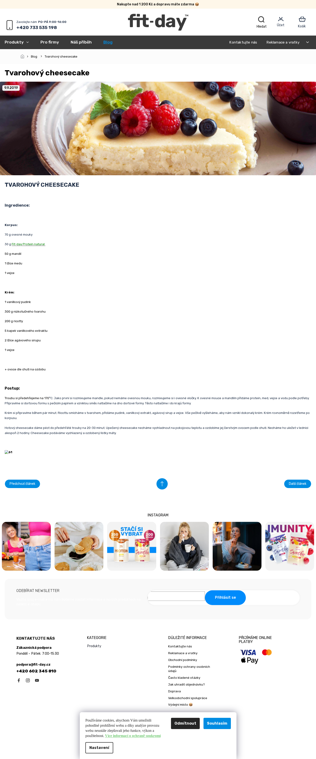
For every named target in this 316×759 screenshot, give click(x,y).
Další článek (297, 484)
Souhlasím (217, 723)
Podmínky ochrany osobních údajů (189, 669)
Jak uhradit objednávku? (186, 684)
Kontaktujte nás (243, 42)
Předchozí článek (22, 484)
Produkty (94, 646)
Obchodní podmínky (182, 660)
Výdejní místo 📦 (180, 704)
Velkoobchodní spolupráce (187, 698)
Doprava (174, 691)
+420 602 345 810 (36, 671)
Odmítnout (185, 723)
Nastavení (99, 747)
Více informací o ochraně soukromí (133, 736)
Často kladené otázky (184, 677)
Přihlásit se (225, 597)
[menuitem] (20, 42)
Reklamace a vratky (283, 42)
